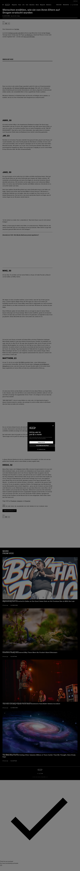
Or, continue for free (41, 449)
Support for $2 (41, 442)
